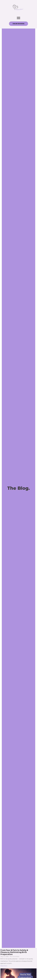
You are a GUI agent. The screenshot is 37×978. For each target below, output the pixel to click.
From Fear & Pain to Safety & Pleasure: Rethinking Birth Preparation (14, 952)
